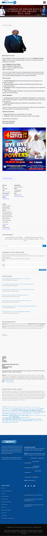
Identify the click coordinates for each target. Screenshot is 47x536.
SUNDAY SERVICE (27, 420)
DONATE (3, 488)
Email (3, 265)
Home (5, 530)
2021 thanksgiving (5, 408)
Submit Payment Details (6, 501)
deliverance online (7, 410)
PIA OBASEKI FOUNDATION (25, 417)
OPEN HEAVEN (43, 415)
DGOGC (15, 410)
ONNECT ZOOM (38, 415)
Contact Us (36, 530)
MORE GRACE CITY (15, 415)
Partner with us (4, 504)
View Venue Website (6, 229)
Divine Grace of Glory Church (30, 410)
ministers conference (36, 413)
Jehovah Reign (12, 413)
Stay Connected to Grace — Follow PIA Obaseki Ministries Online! (16, 311)
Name (4, 260)
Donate (40, 530)
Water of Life (42, 420)
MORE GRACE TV (26, 415)
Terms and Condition (21, 531)
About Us (9, 530)
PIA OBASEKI (14, 417)
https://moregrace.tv (10, 381)
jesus (16, 413)
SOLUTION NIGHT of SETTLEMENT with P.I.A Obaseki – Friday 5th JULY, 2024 (14, 238)
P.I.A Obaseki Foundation (6, 490)
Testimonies (3, 512)
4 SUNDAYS (4, 407)
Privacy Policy (7, 531)
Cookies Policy (13, 531)
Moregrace (5, 415)
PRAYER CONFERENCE (30, 419)
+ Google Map (5, 224)
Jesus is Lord (25, 413)
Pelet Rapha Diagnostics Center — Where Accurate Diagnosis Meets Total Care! (19, 306)
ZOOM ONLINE (15, 422)
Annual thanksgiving (15, 408)
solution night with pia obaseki (15, 420)
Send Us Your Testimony (32, 531)
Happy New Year (19, 412)
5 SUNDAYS (10, 407)
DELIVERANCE (41, 408)
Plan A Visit (3, 507)
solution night (5, 420)
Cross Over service (35, 408)
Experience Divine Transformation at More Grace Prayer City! (15, 295)
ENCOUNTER (13, 412)
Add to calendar (8, 178)
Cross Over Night (28, 408)
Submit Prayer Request (6, 510)
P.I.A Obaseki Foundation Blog (7, 518)
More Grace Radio (5, 496)
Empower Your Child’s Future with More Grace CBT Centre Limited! (16, 300)
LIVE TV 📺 (3, 493)
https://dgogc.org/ (5, 198)
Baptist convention (22, 408)
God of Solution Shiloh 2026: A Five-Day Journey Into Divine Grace (16, 278)
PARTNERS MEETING (5, 417)
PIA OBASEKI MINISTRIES (11, 419)
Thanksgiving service (36, 420)
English (6, 0)
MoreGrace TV (33, 415)
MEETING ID (31, 413)
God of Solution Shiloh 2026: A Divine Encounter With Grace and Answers (17, 284)
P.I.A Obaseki (4, 515)
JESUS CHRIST (20, 413)
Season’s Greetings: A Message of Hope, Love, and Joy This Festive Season (18, 289)
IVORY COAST (5, 413)
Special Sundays (5, 195)
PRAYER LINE (39, 419)
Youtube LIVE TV (4, 499)
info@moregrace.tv (10, 380)
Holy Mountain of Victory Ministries (34, 412)
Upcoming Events (23, 530)
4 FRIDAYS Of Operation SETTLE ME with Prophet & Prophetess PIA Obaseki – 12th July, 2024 (34, 239)
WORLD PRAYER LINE (6, 422)
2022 (10, 408)
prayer (23, 419)
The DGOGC (39, 531)
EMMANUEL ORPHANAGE (6, 412)
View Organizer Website (19, 196)
